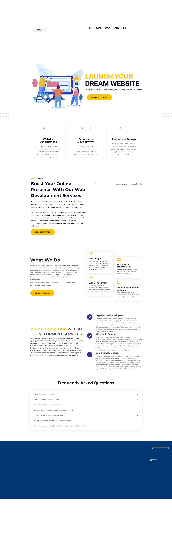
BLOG (124, 28)
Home (90, 28)
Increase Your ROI (99, 97)
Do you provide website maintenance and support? (54, 410)
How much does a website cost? (46, 399)
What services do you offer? (45, 394)
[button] (86, 394)
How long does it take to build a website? (49, 405)
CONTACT (116, 28)
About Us (98, 28)
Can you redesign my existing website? (49, 415)
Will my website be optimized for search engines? (53, 421)
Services (107, 28)
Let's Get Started (42, 232)
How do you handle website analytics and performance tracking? (59, 426)
